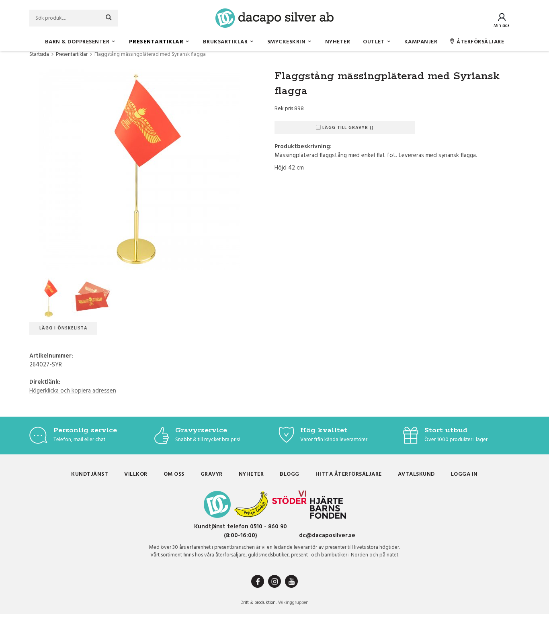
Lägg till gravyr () (348, 127)
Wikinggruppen (293, 602)
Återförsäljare (480, 42)
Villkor (135, 474)
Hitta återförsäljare (348, 474)
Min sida (502, 25)
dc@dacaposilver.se (327, 535)
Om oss (174, 474)
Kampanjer (421, 42)
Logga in (464, 474)
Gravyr (212, 474)
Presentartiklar (156, 42)
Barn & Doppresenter (77, 42)
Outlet (374, 42)
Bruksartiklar (225, 42)
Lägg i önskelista (63, 328)
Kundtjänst (89, 474)
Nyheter (337, 42)
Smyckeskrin (286, 42)
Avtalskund (416, 474)
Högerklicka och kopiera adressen (72, 391)
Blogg (289, 474)
